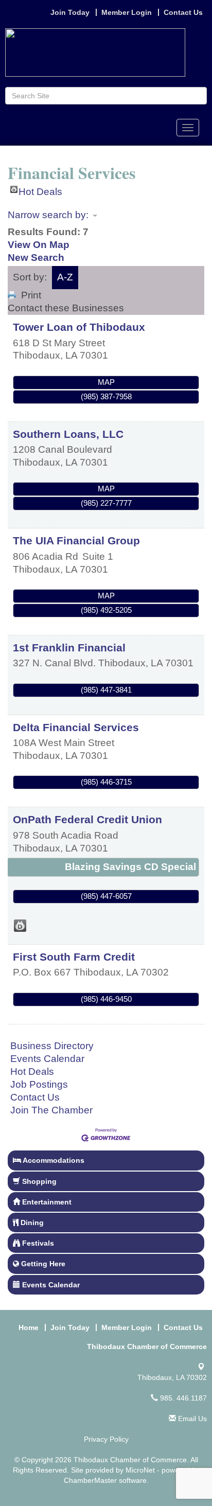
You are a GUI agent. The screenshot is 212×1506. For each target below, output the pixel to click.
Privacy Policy (106, 1439)
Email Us (191, 1418)
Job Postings (39, 1084)
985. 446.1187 (182, 1398)
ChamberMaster (90, 1480)
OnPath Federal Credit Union (87, 819)
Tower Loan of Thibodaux (79, 327)
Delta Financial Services (76, 727)
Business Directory (52, 1045)
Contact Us (35, 1097)
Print (31, 295)
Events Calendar (47, 1058)
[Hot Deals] (20, 925)
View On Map (38, 244)
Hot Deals (40, 189)
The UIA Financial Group (76, 540)
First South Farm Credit (74, 957)
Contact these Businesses (66, 308)
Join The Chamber (51, 1110)
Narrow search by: (48, 214)
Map (106, 382)
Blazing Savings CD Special (130, 866)
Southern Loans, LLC (68, 434)
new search (36, 257)
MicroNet (140, 1470)
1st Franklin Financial (69, 647)
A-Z (65, 277)
